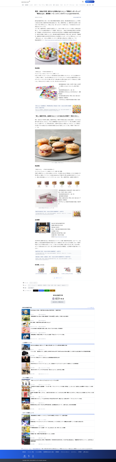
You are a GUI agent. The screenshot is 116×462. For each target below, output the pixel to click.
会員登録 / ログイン (90, 1)
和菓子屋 (44, 285)
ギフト (29, 285)
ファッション (71, 4)
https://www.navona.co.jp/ (61, 236)
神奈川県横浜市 (31, 287)
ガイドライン (73, 451)
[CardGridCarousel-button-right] (81, 271)
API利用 (79, 451)
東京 (55, 285)
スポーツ (35, 4)
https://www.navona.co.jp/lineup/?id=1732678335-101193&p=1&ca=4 (60, 40)
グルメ (61, 4)
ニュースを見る (90, 307)
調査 (93, 4)
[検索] (83, 1)
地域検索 (26, 4)
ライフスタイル (82, 4)
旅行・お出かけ (56, 4)
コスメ (77, 4)
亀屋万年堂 (40, 285)
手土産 (49, 285)
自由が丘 (59, 285)
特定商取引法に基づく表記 (49, 451)
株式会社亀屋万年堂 (77, 17)
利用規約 (57, 451)
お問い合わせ (85, 451)
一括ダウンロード (58, 277)
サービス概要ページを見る (107, 459)
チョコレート (34, 285)
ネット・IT (66, 4)
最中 (52, 285)
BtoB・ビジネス (49, 4)
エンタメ (31, 4)
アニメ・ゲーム (42, 4)
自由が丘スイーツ (65, 285)
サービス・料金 (31, 451)
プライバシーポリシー (65, 451)
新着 (23, 4)
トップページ (25, 448)
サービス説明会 (39, 451)
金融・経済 (89, 4)
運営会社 (24, 451)
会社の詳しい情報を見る (58, 302)
